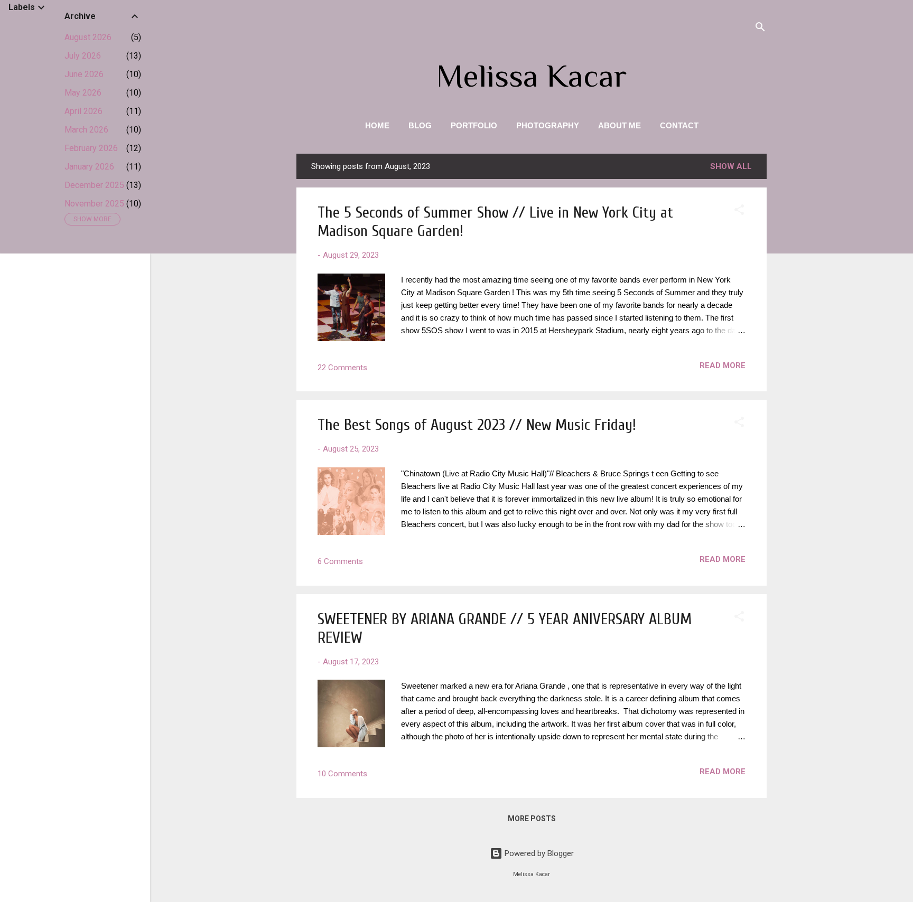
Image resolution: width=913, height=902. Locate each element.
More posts (532, 818)
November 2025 (94, 204)
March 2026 (86, 130)
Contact (679, 125)
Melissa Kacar (531, 75)
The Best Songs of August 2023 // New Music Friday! (477, 425)
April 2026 (83, 111)
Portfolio (474, 125)
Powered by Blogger (538, 853)
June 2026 (84, 74)
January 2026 (89, 167)
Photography (547, 125)
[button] (739, 211)
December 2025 (94, 185)
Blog (420, 125)
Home (377, 125)
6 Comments (340, 561)
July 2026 (82, 56)
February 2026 (91, 148)
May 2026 (82, 93)
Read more (723, 365)
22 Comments (342, 367)
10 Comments (342, 773)
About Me (619, 125)
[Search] (760, 29)
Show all (731, 166)
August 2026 (87, 37)
